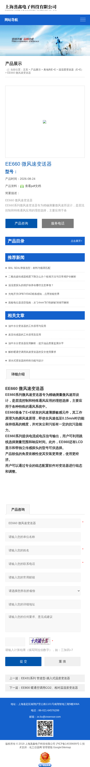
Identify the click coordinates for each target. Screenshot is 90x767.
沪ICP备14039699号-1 (69, 743)
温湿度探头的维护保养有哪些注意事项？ (31, 285)
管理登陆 (47, 747)
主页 (25, 69)
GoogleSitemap (62, 747)
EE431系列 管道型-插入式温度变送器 (45, 678)
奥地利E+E (50, 69)
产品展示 (36, 69)
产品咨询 (21, 223)
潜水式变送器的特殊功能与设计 (26, 360)
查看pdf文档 (33, 186)
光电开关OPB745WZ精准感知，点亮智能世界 (33, 293)
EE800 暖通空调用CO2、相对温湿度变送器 (49, 687)
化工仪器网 (35, 747)
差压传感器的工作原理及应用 (24, 334)
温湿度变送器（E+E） (71, 69)
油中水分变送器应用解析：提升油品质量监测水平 (36, 343)
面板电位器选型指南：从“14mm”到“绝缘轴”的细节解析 (38, 302)
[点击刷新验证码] (39, 641)
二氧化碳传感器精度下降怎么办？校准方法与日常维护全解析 (42, 276)
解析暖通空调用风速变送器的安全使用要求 (32, 351)
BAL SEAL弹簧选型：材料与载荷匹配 (29, 267)
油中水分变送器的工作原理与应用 (27, 326)
